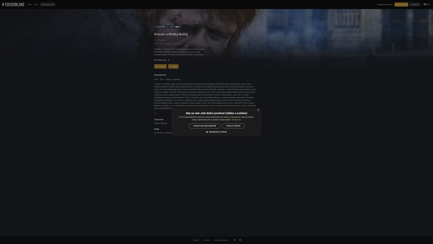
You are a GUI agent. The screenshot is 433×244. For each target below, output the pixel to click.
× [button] (258, 110)
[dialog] (216, 121)
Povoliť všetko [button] (233, 126)
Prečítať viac (236, 120)
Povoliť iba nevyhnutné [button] (204, 126)
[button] (217, 132)
